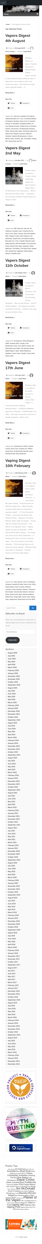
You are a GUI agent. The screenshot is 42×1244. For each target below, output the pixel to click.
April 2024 (11, 734)
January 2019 (13, 918)
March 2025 (12, 702)
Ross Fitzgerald (21, 453)
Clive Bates (22, 1177)
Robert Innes (9, 597)
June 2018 (12, 939)
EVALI (34, 584)
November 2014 (14, 1064)
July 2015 (11, 1041)
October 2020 (13, 857)
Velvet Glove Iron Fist (15, 141)
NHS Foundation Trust (23, 243)
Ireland (29, 346)
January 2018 (13, 953)
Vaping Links (29, 1205)
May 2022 (11, 801)
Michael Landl (30, 241)
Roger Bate (17, 597)
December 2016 (14, 991)
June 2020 (12, 869)
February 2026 (13, 670)
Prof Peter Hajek (28, 131)
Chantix (30, 446)
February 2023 (13, 775)
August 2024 (12, 723)
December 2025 (14, 676)
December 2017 (14, 956)
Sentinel (17, 138)
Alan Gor (17, 116)
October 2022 (13, 787)
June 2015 (12, 1044)
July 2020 (11, 866)
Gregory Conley (14, 236)
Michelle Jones (28, 451)
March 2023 (12, 772)
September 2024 (14, 720)
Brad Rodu (25, 1171)
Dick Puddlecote (27, 1182)
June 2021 (12, 834)
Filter (7, 236)
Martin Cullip (15, 1193)
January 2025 (13, 708)
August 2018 (12, 933)
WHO (33, 599)
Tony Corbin (31, 353)
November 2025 (14, 679)
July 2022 (11, 796)
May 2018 (11, 941)
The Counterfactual (27, 1201)
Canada (22, 343)
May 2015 (11, 1046)
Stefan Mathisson (25, 351)
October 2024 (13, 717)
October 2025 (13, 682)
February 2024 (13, 740)
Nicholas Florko (29, 348)
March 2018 (12, 947)
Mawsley (23, 1193)
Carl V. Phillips (26, 1173)
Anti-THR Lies (30, 1169)
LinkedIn (22, 241)
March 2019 (12, 912)
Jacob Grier (9, 451)
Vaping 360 (18, 1204)
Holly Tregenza (25, 236)
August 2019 (12, 898)
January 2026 (13, 673)
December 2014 (14, 1061)
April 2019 (11, 909)
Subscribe (12, 640)
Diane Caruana (18, 233)
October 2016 (13, 997)
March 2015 (12, 1052)
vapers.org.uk (23, 1237)
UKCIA (7, 356)
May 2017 (11, 976)
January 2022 (13, 813)
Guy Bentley (31, 1186)
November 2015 (14, 1029)
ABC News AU (18, 228)
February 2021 (13, 845)
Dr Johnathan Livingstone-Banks (21, 123)
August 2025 (12, 688)
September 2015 (14, 1035)
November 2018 (14, 924)
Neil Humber (9, 592)
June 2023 (12, 764)
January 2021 (13, 848)
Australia (15, 231)
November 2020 (14, 854)
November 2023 (14, 749)
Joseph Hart (16, 238)
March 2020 (12, 877)
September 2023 (14, 755)
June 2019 (12, 904)
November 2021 (14, 819)
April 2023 (11, 769)
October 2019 (13, 892)
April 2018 (11, 944)
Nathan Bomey (10, 243)
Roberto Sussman (19, 134)
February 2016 (13, 1020)
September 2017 (14, 965)
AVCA (25, 582)
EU (26, 449)
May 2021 (11, 836)
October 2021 (13, 822)
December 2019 (14, 886)
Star (22, 138)
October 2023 (13, 752)
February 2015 (13, 1055)
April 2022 (11, 804)
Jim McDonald (23, 129)
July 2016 (11, 1006)
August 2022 (12, 793)
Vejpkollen (20, 251)
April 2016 (11, 1014)
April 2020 (11, 874)
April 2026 (11, 664)
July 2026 (11, 656)
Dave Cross (23, 121)
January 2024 (13, 743)
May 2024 (11, 731)
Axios (20, 231)
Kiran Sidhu (16, 348)
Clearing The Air (28, 231)
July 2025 (11, 691)
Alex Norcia (11, 1169)
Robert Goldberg (28, 594)
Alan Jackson (18, 582)
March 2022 (12, 807)
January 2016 (13, 1023)
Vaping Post (12, 251)
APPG (7, 343)
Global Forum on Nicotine (28, 126)
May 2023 (11, 767)
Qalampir (26, 246)
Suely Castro (16, 353)
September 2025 (14, 685)
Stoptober (8, 353)
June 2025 (12, 694)
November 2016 (14, 994)
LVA (22, 348)
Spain (17, 351)
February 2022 (13, 810)
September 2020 (14, 860)
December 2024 (14, 711)
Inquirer (7, 129)
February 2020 (13, 880)
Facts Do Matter (13, 1184)
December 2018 (14, 921)
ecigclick (21, 449)
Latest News (27, 51)
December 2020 (14, 851)
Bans (18, 1171)
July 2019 (11, 901)
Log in (3, 3)
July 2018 (11, 936)
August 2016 (12, 1003)
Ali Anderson (18, 341)
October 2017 (13, 962)
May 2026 (11, 662)
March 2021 (12, 842)
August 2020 (12, 863)
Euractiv (16, 126)
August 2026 (12, 653)
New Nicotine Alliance (21, 592)
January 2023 (13, 778)
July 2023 (11, 761)
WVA (11, 356)
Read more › (10, 558)
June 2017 (12, 974)
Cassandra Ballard (30, 118)
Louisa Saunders (16, 589)
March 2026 (12, 667)
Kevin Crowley (19, 587)
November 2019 (14, 889)
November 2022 (14, 784)
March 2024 (12, 737)
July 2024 (11, 726)
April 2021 (11, 839)
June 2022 (12, 799)
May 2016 (11, 1011)
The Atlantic (27, 138)
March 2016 (12, 1017)
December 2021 (14, 816)
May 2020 (11, 871)
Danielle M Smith (17, 584)
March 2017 (12, 982)
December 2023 (14, 746)
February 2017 (13, 985)
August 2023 (12, 758)
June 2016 (12, 1008)
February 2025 (13, 705)
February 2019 (13, 915)
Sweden (23, 353)
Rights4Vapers (10, 351)
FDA (21, 1184)
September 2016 (14, 1000)
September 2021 (14, 825)
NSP (14, 1198)
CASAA (25, 446)
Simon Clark (26, 597)
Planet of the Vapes (16, 131)
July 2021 (11, 831)
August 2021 (12, 828)
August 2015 (12, 1038)
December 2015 (14, 1026)
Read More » (10, 93)
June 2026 (12, 659)
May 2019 (11, 906)
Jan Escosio (15, 129)
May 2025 (11, 696)
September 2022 (14, 790)
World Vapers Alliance (23, 1209)
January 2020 (13, 883)
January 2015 (13, 1058)
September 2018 (14, 930)
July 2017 (11, 971)
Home (8, 24)
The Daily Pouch (26, 248)
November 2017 (14, 959)
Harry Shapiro (11, 1189)
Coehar (7, 449)
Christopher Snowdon (12, 121)
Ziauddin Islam (16, 253)
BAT (17, 343)
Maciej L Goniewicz (29, 589)
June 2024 (12, 729)
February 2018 (13, 950)
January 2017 (13, 988)
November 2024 (14, 714)
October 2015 (13, 1032)
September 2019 (14, 895)
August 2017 (12, 968)
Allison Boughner (28, 341)
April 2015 (11, 1049)
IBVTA (24, 346)
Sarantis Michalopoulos (19, 136)
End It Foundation (29, 233)
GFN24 (30, 449)
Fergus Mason (9, 587)
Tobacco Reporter (20, 1203)
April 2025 (11, 699)
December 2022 (14, 781)
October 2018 (13, 927)
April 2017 (11, 979)
